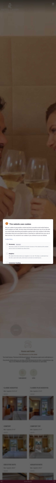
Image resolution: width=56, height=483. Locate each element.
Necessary (14, 244)
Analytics (11, 253)
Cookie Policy (9, 239)
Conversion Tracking (15, 263)
